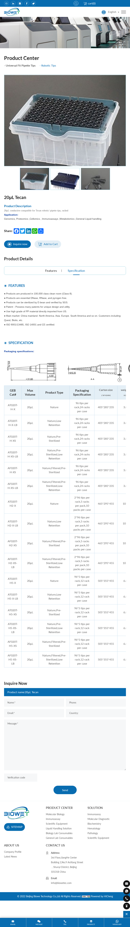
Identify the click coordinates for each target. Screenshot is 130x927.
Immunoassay (53, 819)
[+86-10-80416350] (126, 898)
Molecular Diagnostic (99, 819)
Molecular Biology (55, 814)
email (13, 924)
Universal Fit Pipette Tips (21, 65)
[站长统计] (86, 896)
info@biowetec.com (61, 883)
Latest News (10, 856)
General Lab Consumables (59, 838)
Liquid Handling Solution (59, 828)
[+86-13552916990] (126, 891)
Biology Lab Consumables (59, 833)
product (91, 924)
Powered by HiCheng (102, 896)
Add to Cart (51, 244)
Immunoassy (94, 814)
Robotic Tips (48, 65)
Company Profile (12, 851)
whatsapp (117, 924)
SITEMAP (16, 827)
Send (65, 790)
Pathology (93, 833)
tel (65, 924)
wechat (39, 924)
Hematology (94, 828)
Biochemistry (94, 823)
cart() (91, 3)
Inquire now (20, 244)
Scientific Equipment (57, 823)
